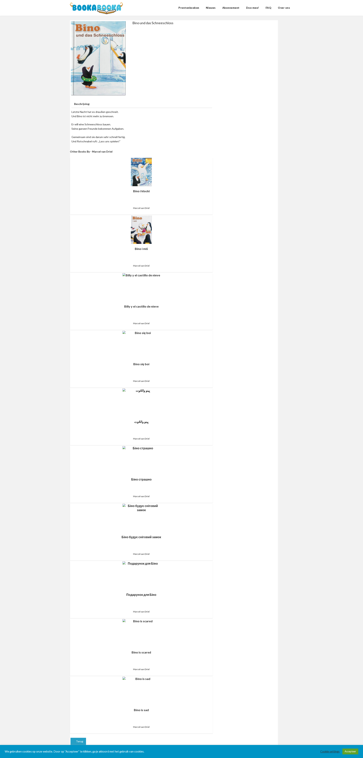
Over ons (284, 7)
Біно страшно (141, 479)
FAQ (268, 7)
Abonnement (231, 7)
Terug (79, 741)
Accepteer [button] (350, 751)
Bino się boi (141, 364)
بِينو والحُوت (141, 421)
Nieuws (211, 7)
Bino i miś (141, 248)
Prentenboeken (188, 7)
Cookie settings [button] (330, 751)
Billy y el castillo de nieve (141, 306)
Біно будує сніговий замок (141, 537)
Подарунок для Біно (141, 594)
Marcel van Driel (141, 208)
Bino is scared (141, 652)
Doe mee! (252, 7)
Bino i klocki (141, 191)
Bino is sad (141, 710)
